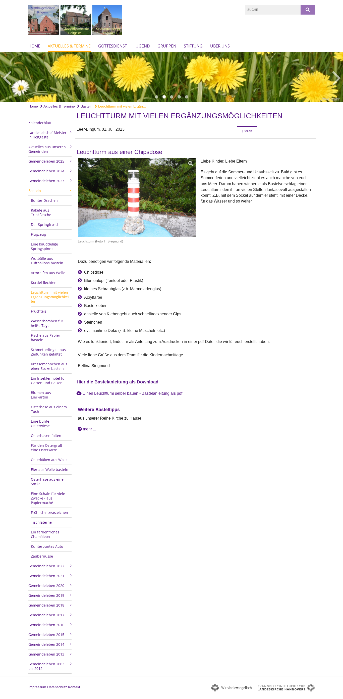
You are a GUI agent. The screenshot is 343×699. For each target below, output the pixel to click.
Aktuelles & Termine (69, 46)
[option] (171, 77)
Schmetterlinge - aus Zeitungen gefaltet (48, 352)
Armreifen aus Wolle (48, 272)
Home (34, 46)
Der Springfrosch (45, 224)
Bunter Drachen (44, 200)
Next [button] (336, 77)
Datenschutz (57, 687)
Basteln (86, 106)
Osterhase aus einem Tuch (49, 409)
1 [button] (156, 96)
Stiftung (193, 46)
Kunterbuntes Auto (47, 546)
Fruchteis (38, 311)
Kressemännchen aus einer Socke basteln (49, 366)
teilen (248, 131)
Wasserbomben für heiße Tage (47, 323)
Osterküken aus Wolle (49, 459)
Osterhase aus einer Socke (48, 481)
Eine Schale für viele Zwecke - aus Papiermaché (48, 498)
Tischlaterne (41, 522)
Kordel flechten (43, 282)
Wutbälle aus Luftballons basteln (47, 260)
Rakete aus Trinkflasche (41, 212)
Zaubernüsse (42, 556)
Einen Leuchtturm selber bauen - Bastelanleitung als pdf (132, 393)
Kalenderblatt (39, 122)
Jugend (142, 46)
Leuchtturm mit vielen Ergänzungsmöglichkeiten (50, 297)
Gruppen (166, 46)
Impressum (37, 687)
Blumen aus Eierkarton (41, 395)
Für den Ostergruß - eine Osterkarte (48, 447)
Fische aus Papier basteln (45, 337)
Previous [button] (7, 77)
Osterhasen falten (46, 435)
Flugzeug (38, 234)
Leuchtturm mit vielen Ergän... (121, 106)
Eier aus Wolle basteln (49, 469)
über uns (220, 46)
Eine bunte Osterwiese (40, 423)
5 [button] (186, 96)
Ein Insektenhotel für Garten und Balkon (48, 380)
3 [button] (171, 96)
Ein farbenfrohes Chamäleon (45, 534)
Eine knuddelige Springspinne (44, 246)
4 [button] (179, 96)
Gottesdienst (112, 46)
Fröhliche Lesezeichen (49, 512)
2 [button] (163, 96)
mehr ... (89, 429)
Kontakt (74, 687)
